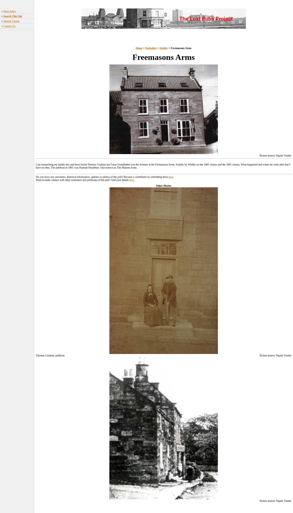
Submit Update (11, 21)
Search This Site (12, 16)
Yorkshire (151, 48)
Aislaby (163, 48)
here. (132, 180)
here (171, 176)
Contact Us (9, 26)
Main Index (9, 11)
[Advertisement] (17, 85)
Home (139, 48)
